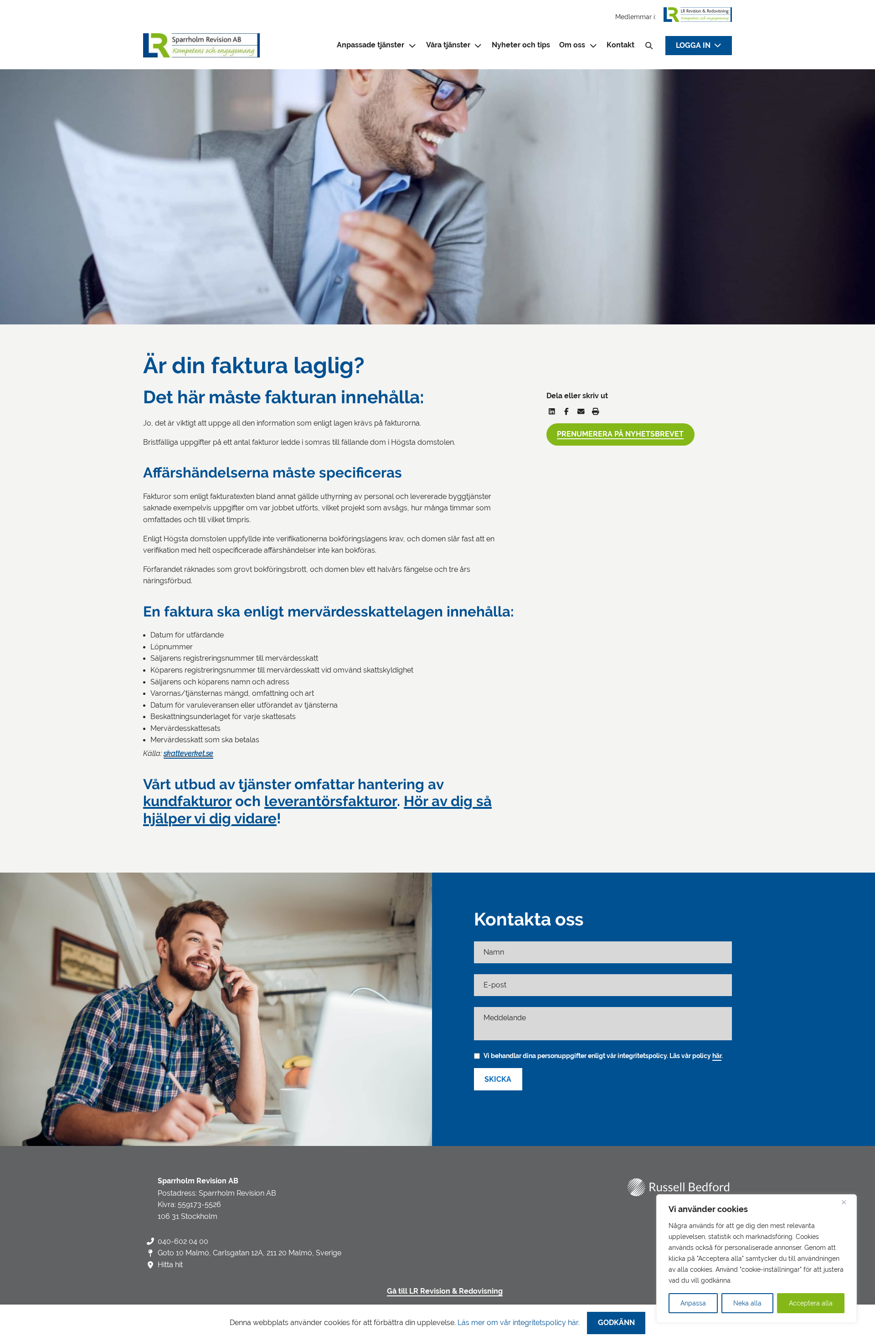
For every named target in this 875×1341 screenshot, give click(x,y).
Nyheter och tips (521, 45)
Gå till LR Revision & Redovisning (445, 1291)
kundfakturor (187, 801)
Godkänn (616, 1323)
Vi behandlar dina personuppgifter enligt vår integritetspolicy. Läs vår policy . (603, 1055)
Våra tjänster (448, 45)
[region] (756, 1258)
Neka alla (747, 1303)
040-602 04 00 (183, 1241)
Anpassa (693, 1303)
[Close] (847, 1202)
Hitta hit (170, 1265)
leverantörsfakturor (330, 801)
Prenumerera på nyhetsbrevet (620, 434)
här (716, 1055)
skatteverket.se (188, 753)
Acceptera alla (811, 1303)
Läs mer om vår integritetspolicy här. (519, 1322)
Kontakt (620, 45)
